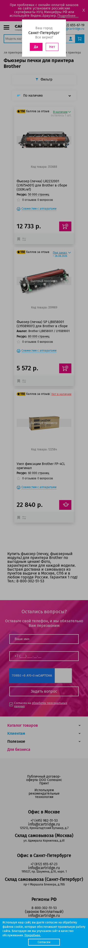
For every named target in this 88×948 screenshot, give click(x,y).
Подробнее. (32, 935)
